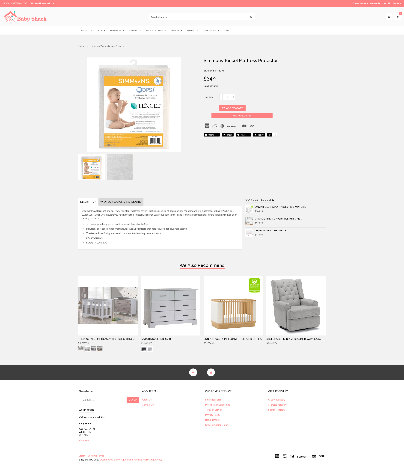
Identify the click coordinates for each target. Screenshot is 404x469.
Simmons (219, 70)
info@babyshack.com (45, 3)
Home (81, 46)
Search (82, 455)
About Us (147, 399)
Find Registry (394, 3)
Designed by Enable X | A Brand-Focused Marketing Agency (131, 459)
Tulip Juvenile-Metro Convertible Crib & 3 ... (106, 338)
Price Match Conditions (217, 404)
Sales (228, 30)
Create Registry (360, 3)
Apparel (133, 30)
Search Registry (276, 409)
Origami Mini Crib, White (270, 230)
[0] (397, 17)
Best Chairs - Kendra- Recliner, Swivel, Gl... (293, 338)
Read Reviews (211, 85)
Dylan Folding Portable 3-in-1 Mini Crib (280, 206)
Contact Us (148, 404)
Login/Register (213, 399)
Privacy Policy (212, 414)
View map (84, 440)
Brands (85, 30)
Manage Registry (378, 3)
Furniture (115, 30)
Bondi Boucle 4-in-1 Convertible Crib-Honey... (233, 338)
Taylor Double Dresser (156, 338)
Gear (99, 30)
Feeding (191, 30)
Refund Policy (212, 419)
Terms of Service (214, 409)
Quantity (208, 96)
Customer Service (96, 455)
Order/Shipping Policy (217, 424)
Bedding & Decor (154, 30)
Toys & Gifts (209, 30)
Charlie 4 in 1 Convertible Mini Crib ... (278, 218)
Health (175, 30)
